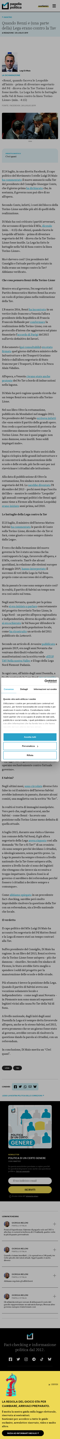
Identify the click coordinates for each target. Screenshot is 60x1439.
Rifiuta (30, 755)
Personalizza (28, 746)
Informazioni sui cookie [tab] (45, 689)
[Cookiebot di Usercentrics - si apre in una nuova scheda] (44, 681)
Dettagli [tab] (24, 689)
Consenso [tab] (9, 689)
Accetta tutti (30, 737)
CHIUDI (54, 1384)
